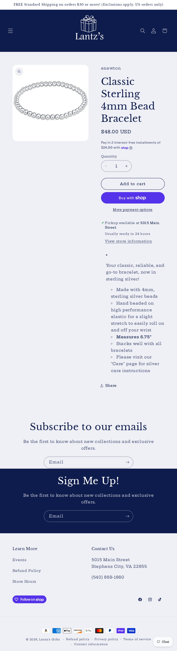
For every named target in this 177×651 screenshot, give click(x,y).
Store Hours (24, 581)
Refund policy (77, 639)
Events (20, 560)
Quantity (109, 156)
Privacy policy (106, 639)
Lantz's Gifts (49, 639)
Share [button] (111, 385)
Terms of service (137, 639)
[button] (10, 30)
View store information (128, 241)
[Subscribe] (127, 462)
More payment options (133, 210)
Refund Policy (27, 570)
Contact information (91, 644)
